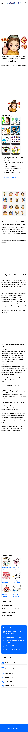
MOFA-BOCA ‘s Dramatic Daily (10, 609)
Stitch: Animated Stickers (12, 663)
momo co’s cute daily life (8, 612)
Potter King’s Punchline (12, 646)
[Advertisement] (14, 20)
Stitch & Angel (9, 681)
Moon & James (9, 677)
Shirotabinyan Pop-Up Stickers (14, 637)
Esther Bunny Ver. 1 (7, 615)
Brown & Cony (9, 673)
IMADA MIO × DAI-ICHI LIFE (12, 177)
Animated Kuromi (10, 685)
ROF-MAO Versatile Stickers (9, 619)
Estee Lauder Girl (6, 605)
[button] (25, 3)
